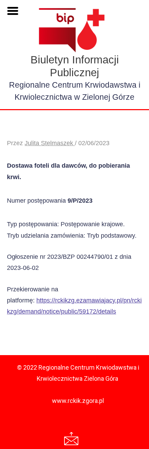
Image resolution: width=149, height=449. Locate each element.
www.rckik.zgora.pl (78, 400)
